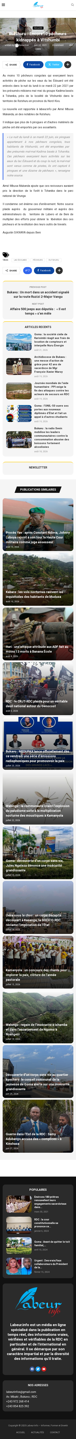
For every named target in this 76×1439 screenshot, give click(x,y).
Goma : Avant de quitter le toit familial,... (52, 1243)
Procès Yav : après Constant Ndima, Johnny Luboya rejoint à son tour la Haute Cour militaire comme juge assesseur (38, 537)
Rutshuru (54, 260)
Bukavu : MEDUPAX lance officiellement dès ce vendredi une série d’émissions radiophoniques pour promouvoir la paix (37, 756)
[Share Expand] (67, 64)
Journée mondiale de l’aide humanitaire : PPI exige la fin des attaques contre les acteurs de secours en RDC (51, 388)
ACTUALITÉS (37, 1432)
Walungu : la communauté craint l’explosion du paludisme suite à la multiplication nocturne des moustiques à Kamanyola (37, 811)
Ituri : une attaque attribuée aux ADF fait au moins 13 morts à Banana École (37, 649)
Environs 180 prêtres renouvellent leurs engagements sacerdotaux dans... (50, 1202)
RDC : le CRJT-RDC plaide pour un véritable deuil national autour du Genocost (37, 704)
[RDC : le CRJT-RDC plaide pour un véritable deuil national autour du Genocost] (38, 688)
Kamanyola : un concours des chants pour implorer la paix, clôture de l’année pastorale (36, 975)
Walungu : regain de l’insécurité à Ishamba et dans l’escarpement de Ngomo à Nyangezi (36, 1029)
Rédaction (24, 45)
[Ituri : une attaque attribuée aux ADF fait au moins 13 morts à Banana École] (38, 634)
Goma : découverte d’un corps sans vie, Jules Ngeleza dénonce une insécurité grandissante (34, 865)
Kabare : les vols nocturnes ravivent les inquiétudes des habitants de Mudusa (34, 594)
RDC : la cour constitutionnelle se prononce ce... (46, 1223)
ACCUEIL (20, 1432)
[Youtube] (43, 1369)
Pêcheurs (38, 260)
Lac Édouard (20, 260)
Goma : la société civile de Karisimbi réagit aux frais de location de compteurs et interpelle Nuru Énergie (52, 339)
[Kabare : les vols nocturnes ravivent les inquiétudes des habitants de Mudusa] (38, 579)
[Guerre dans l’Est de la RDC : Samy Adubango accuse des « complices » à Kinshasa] (38, 1126)
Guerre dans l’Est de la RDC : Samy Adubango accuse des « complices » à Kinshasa (34, 1139)
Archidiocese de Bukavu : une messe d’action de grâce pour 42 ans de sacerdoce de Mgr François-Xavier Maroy (50, 364)
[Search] (72, 5)
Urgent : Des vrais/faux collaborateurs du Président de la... (51, 1264)
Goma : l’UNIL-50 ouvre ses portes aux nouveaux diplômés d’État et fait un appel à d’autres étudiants (51, 411)
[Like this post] (28, 270)
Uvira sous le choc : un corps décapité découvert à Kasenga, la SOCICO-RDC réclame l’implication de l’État (33, 920)
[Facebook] (32, 1369)
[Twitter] (38, 1369)
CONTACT (55, 1432)
